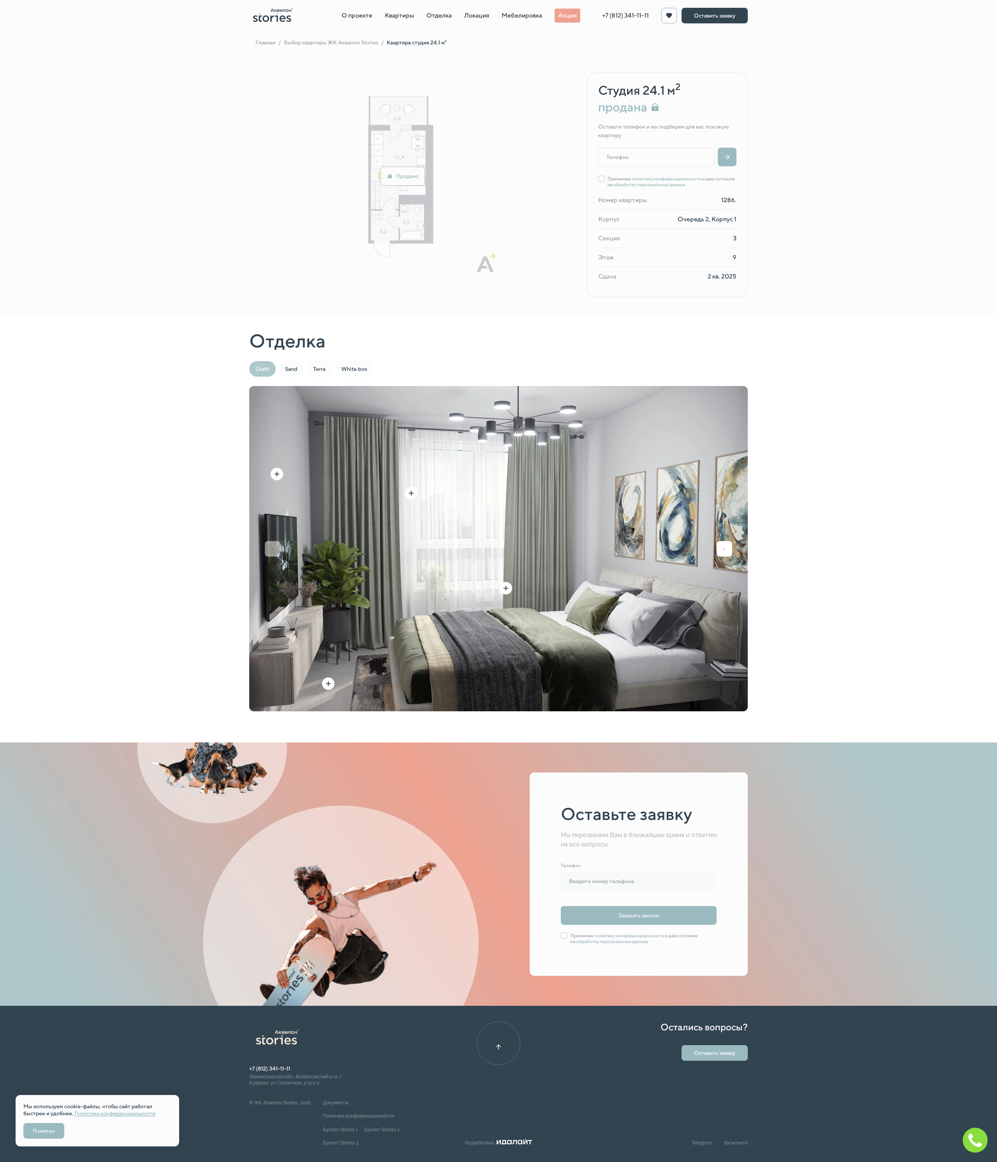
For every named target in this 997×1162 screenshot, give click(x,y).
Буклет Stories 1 (340, 1129)
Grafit (262, 369)
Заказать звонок (638, 915)
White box (354, 369)
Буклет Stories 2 (382, 1129)
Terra (319, 369)
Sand (291, 369)
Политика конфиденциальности (358, 1116)
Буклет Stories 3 (340, 1143)
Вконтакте (736, 1143)
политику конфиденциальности (666, 179)
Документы (335, 1103)
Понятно (44, 1131)
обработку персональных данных (649, 184)
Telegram (702, 1143)
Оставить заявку (714, 15)
